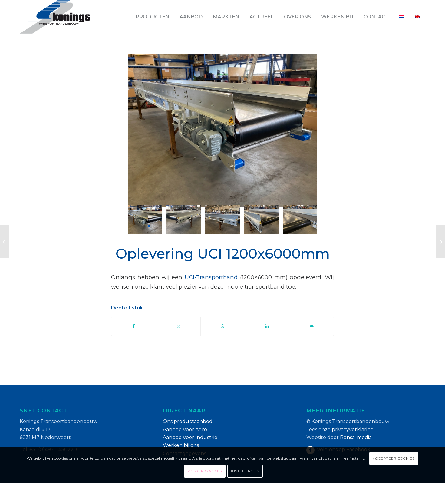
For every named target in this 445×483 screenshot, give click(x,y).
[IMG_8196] (222, 220)
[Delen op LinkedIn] (267, 326)
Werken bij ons (181, 445)
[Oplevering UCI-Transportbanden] (4, 241)
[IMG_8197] (261, 220)
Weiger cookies (205, 471)
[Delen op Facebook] (133, 326)
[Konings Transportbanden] (55, 17)
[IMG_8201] (222, 131)
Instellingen (245, 471)
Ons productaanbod (188, 421)
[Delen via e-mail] (311, 326)
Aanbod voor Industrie (190, 437)
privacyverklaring (353, 429)
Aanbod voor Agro (185, 429)
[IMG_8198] (300, 220)
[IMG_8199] (183, 220)
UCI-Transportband (211, 277)
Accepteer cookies (394, 458)
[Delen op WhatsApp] (223, 326)
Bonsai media (356, 437)
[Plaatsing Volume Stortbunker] (440, 241)
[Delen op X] (178, 326)
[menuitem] (152, 17)
